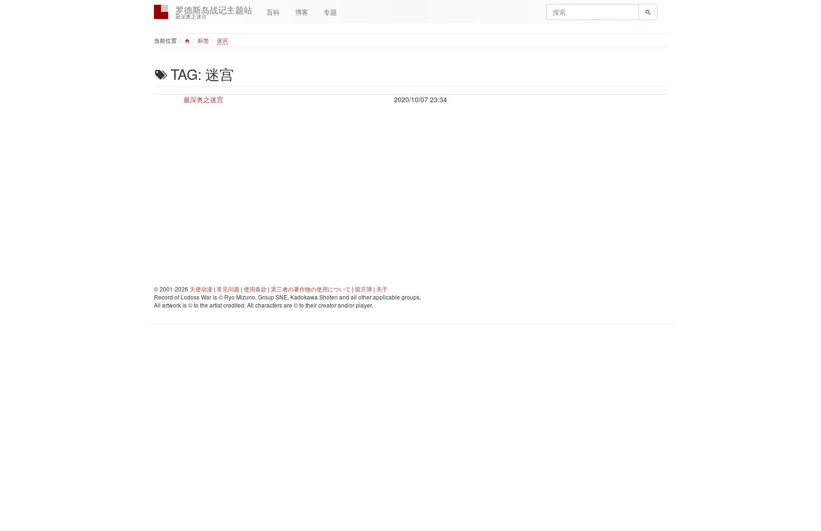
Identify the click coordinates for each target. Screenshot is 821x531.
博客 (301, 12)
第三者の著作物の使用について (311, 289)
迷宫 (222, 40)
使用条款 (255, 289)
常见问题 (228, 289)
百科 (273, 12)
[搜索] (648, 12)
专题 (330, 12)
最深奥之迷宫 (203, 99)
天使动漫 (201, 289)
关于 (382, 289)
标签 (203, 40)
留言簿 (363, 289)
